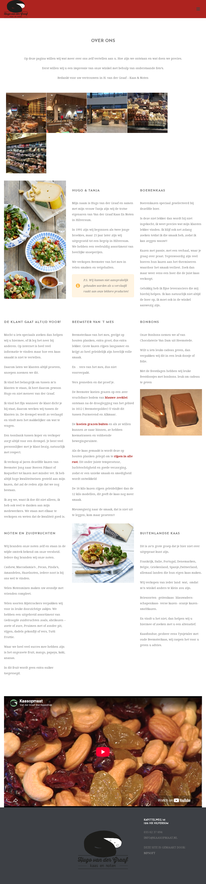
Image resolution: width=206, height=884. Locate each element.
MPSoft (149, 853)
